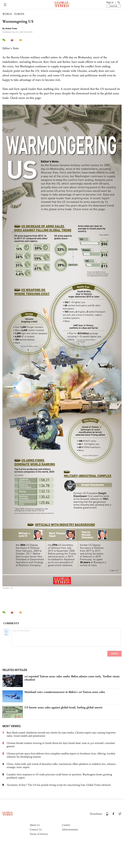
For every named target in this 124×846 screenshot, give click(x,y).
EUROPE (19, 13)
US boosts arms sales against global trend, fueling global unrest (63, 707)
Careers (66, 825)
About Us (35, 825)
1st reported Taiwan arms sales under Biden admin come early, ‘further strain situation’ (71, 678)
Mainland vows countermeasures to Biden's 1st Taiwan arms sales (64, 692)
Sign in (110, 2)
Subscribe (113, 6)
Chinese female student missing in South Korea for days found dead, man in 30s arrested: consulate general (61, 745)
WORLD (7, 13)
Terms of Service (39, 834)
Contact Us (36, 829)
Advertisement (70, 829)
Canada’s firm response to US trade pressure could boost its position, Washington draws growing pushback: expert (59, 776)
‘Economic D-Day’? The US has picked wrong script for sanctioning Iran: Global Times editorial (59, 784)
